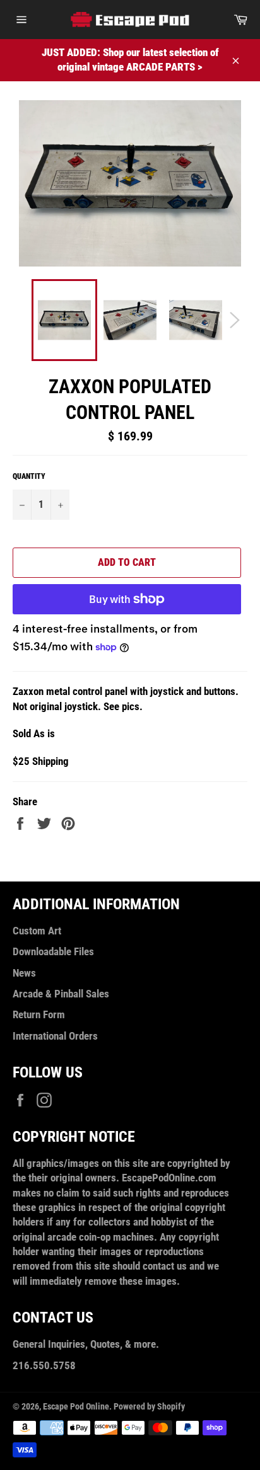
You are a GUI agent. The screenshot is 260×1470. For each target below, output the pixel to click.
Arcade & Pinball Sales (61, 993)
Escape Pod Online (76, 1406)
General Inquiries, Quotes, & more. (86, 1344)
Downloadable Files (53, 951)
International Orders (55, 1036)
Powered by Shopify (149, 1406)
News (24, 973)
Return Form (39, 1014)
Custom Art (37, 930)
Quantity (29, 476)
